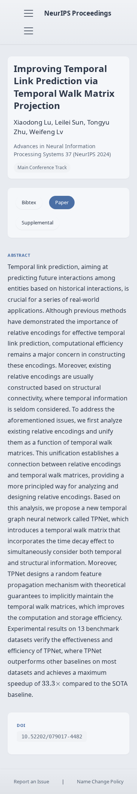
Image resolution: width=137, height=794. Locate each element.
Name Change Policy (100, 781)
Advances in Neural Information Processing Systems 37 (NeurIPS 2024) (62, 150)
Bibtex (29, 202)
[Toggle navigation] (28, 13)
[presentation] (51, 683)
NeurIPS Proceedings (77, 13)
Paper (61, 202)
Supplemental (37, 222)
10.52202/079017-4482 (51, 736)
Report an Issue (31, 781)
